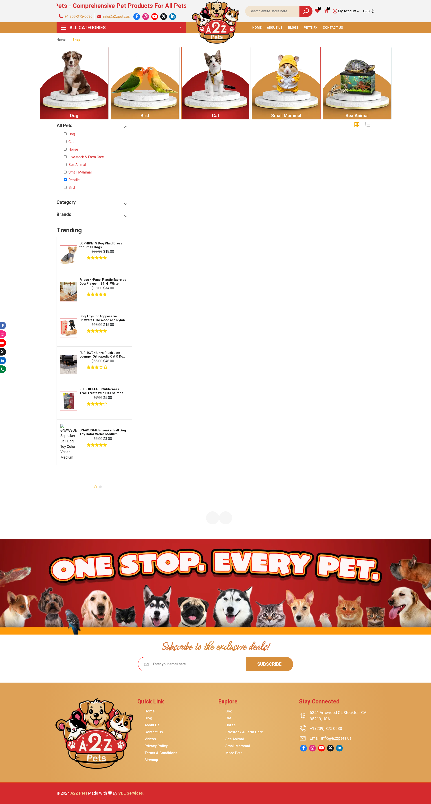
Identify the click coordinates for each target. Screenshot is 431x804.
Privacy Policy (156, 746)
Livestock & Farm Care (86, 157)
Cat (215, 115)
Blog (148, 718)
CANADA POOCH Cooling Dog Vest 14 (113, 356)
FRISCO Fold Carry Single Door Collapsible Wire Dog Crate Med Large (114, 245)
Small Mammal (286, 115)
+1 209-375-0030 (77, 16)
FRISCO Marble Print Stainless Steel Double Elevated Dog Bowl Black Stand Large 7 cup (113, 282)
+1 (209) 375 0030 (326, 728)
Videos (150, 739)
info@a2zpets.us (115, 16)
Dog (74, 115)
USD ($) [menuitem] (368, 11)
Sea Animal (357, 115)
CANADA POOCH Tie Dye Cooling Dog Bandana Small (112, 402)
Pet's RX (310, 27)
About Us (275, 27)
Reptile (74, 180)
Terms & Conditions (161, 753)
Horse (73, 149)
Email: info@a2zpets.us (331, 738)
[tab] (357, 125)
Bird (145, 115)
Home (257, 27)
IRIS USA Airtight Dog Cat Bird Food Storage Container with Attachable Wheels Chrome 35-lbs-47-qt (114, 318)
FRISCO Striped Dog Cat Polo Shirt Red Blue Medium (113, 448)
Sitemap (151, 760)
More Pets (233, 753)
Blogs (293, 27)
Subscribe (269, 664)
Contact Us (333, 27)
